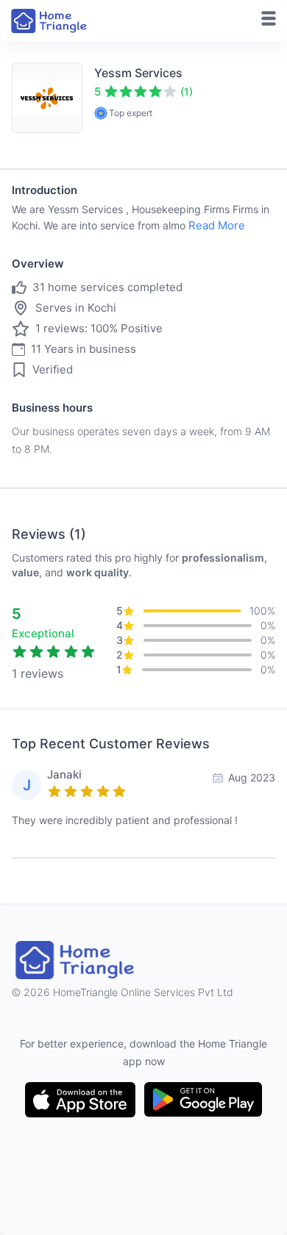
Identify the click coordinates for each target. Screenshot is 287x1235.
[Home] (50, 21)
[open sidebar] (268, 18)
